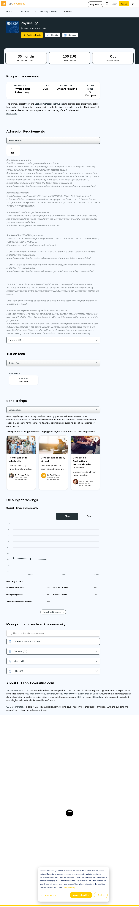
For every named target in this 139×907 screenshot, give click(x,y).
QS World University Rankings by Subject (80, 693)
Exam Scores (15, 140)
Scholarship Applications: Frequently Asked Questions (82, 462)
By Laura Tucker (86, 481)
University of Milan (47, 11)
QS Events (82, 697)
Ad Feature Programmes (27, 641)
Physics (27, 23)
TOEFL (13, 149)
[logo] (13, 3)
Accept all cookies (81, 895)
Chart (67, 516)
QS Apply (96, 697)
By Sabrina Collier (22, 475)
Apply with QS (96, 4)
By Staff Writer (53, 475)
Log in (114, 4)
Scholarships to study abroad (53, 459)
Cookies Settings (49, 895)
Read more (11, 113)
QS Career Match (14, 707)
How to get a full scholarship (18, 459)
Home (9, 11)
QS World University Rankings (40, 693)
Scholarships (15, 410)
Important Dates (16, 340)
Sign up (124, 4)
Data (89, 516)
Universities (25, 11)
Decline (101, 895)
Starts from (24, 378)
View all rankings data (52, 612)
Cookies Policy (69, 887)
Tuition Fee (14, 363)
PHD (18, 671)
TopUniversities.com (16, 690)
